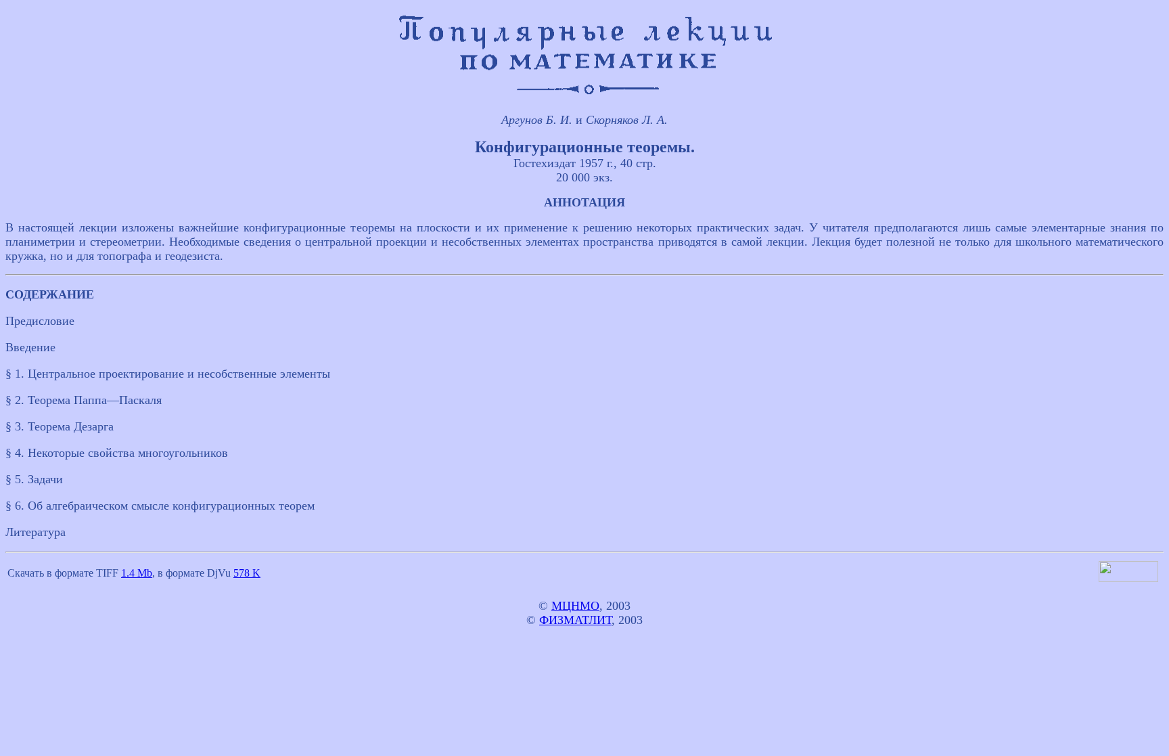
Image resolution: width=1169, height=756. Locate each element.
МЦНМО (575, 606)
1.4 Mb (136, 573)
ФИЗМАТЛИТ (575, 620)
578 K (246, 573)
